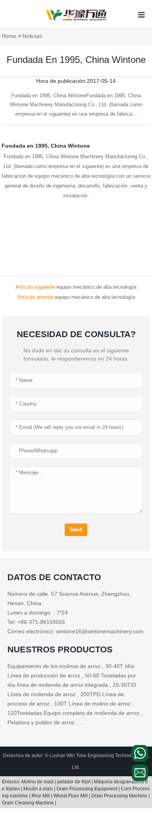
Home (9, 36)
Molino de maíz (38, 781)
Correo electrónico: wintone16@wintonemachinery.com (75, 631)
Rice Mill (41, 796)
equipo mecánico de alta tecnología (96, 287)
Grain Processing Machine (119, 796)
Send (76, 529)
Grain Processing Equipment (87, 788)
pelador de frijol (74, 781)
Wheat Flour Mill (71, 796)
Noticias (32, 36)
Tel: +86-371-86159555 (36, 622)
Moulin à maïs (38, 788)
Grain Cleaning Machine (28, 803)
